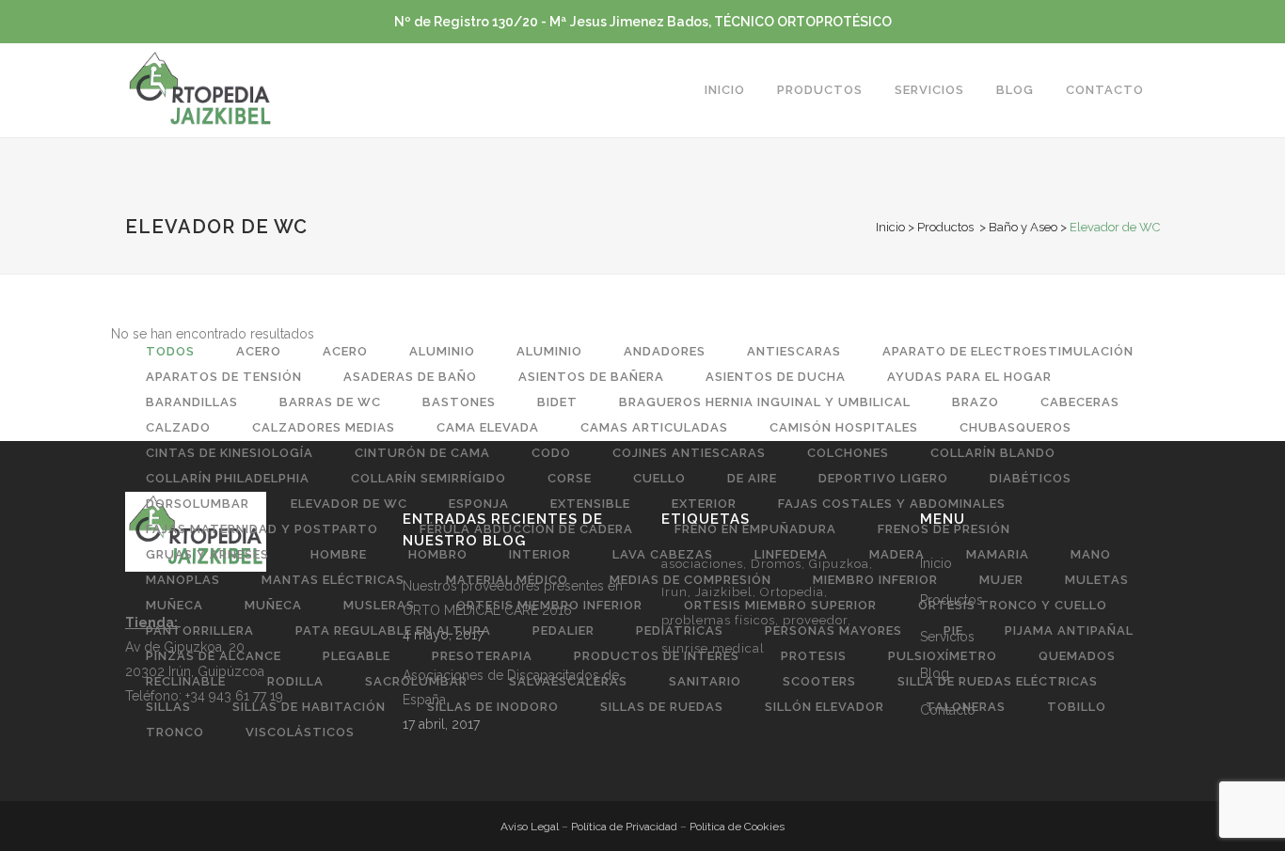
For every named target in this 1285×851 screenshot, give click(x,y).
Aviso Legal (529, 826)
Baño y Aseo (1023, 227)
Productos (945, 227)
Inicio (890, 227)
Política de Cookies (737, 826)
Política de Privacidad (624, 826)
